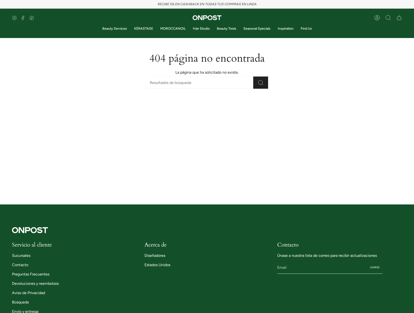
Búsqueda (20, 302)
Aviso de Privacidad (28, 293)
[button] (388, 18)
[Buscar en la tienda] (260, 83)
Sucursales (21, 255)
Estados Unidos (157, 265)
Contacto (20, 265)
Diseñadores (154, 255)
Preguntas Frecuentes (30, 274)
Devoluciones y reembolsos (35, 283)
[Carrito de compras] (399, 18)
